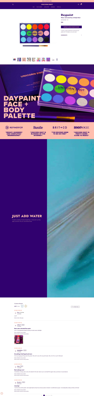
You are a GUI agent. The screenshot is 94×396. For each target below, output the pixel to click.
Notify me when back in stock (71, 27)
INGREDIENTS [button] (64, 35)
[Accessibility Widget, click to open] (2, 393)
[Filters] (72, 307)
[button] (13, 4)
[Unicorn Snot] (47, 4)
